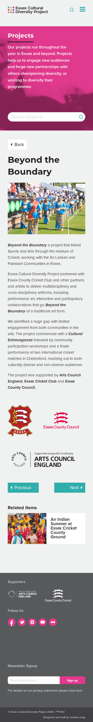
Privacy (61, 711)
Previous (22, 487)
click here (75, 690)
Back (19, 144)
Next (74, 487)
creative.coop (77, 717)
